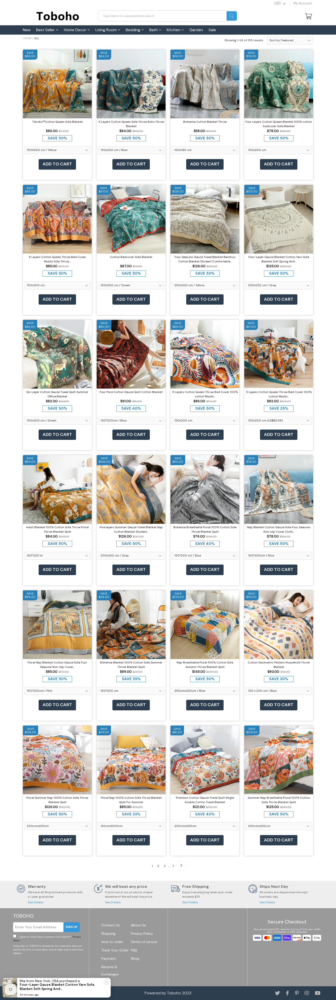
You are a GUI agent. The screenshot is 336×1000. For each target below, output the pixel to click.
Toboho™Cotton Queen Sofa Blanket (57, 122)
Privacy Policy (142, 933)
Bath (154, 29)
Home (27, 38)
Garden (196, 29)
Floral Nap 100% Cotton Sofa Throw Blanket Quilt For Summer (131, 800)
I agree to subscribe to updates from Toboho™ (47, 938)
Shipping (108, 933)
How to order (112, 942)
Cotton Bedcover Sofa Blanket (131, 257)
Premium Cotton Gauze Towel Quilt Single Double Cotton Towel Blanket (205, 800)
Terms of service (144, 942)
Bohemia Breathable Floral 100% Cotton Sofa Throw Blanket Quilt (205, 529)
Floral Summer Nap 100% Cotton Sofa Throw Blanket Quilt (57, 800)
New (27, 29)
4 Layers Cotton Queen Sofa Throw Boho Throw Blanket (131, 124)
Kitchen (174, 29)
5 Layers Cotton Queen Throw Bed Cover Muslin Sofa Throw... (57, 259)
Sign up (71, 927)
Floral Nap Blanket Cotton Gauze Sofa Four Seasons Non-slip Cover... (57, 665)
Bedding (133, 29)
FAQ (134, 950)
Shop (135, 958)
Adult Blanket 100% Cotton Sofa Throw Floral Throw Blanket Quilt (57, 529)
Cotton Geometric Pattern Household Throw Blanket (279, 665)
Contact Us (110, 925)
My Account (302, 3)
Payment (108, 958)
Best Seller (46, 29)
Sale (212, 29)
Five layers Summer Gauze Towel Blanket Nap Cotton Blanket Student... (131, 529)
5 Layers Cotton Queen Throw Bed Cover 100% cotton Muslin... (205, 394)
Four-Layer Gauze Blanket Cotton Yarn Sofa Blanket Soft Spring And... (278, 259)
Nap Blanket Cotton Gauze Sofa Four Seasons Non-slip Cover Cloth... (278, 529)
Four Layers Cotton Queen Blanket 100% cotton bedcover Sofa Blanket (278, 124)
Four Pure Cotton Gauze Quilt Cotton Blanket (131, 392)
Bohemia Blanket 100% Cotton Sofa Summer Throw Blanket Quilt (131, 665)
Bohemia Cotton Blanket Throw (205, 122)
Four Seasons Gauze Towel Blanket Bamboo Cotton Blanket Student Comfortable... (205, 259)
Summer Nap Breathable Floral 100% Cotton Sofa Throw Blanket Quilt (279, 800)
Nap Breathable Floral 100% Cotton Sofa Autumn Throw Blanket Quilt (205, 665)
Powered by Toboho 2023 (168, 993)
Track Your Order (115, 950)
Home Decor (75, 29)
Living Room (106, 29)
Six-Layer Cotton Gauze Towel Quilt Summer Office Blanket (57, 394)
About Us (138, 925)
